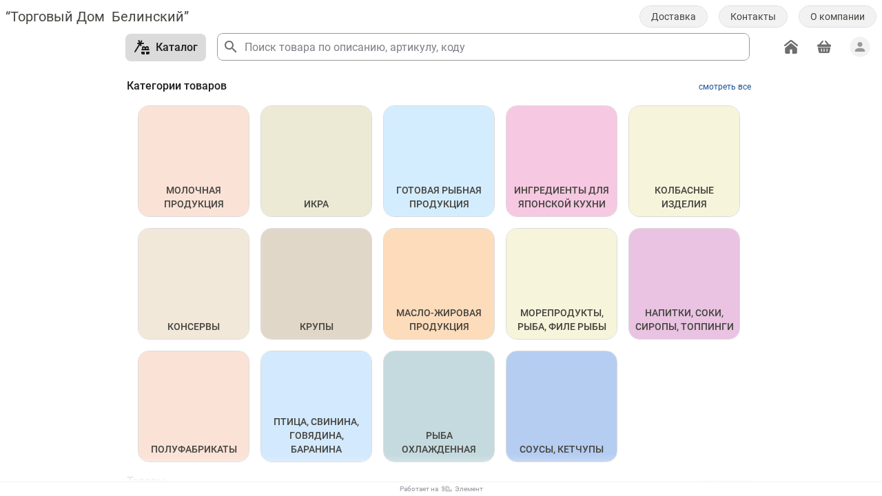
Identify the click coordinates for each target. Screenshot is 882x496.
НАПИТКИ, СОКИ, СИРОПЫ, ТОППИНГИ (684, 319)
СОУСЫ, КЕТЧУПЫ (562, 449)
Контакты (753, 16)
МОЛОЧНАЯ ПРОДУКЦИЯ (194, 197)
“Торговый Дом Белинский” (97, 16)
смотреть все (725, 87)
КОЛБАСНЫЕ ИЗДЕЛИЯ (685, 197)
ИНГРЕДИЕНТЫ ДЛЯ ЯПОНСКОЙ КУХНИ (562, 197)
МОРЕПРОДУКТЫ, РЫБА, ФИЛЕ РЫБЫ (561, 319)
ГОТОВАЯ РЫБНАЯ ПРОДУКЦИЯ (440, 197)
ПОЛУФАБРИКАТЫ (194, 449)
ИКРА (316, 203)
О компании (837, 16)
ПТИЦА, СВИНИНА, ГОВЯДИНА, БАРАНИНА (317, 435)
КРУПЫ (317, 326)
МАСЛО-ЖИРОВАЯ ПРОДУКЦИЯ (440, 319)
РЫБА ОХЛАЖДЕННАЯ (439, 442)
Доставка (673, 16)
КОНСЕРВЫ (193, 326)
